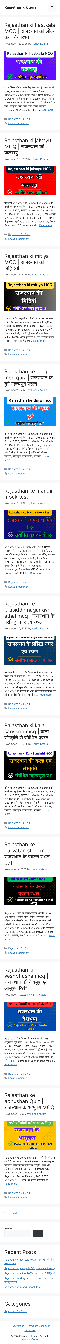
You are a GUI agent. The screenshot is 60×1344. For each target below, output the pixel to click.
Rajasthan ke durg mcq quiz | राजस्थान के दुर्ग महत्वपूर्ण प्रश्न (28, 377)
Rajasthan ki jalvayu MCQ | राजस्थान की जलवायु (27, 146)
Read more (47, 109)
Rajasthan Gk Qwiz (19, 118)
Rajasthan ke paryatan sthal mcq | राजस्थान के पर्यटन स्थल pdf (29, 853)
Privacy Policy (17, 1325)
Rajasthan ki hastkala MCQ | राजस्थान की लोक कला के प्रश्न (29, 31)
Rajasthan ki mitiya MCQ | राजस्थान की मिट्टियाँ (26, 262)
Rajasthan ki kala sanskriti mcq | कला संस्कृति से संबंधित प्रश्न (26, 731)
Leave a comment (18, 123)
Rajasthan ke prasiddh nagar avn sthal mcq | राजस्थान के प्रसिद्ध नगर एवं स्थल (29, 613)
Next (15, 1213)
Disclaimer (30, 1330)
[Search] (38, 1233)
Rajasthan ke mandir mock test (22, 1287)
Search (8, 1228)
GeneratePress (30, 1339)
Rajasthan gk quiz (20, 7)
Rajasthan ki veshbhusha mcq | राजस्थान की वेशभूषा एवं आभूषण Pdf (26, 979)
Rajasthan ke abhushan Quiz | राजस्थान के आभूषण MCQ (29, 1101)
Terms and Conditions (38, 1325)
